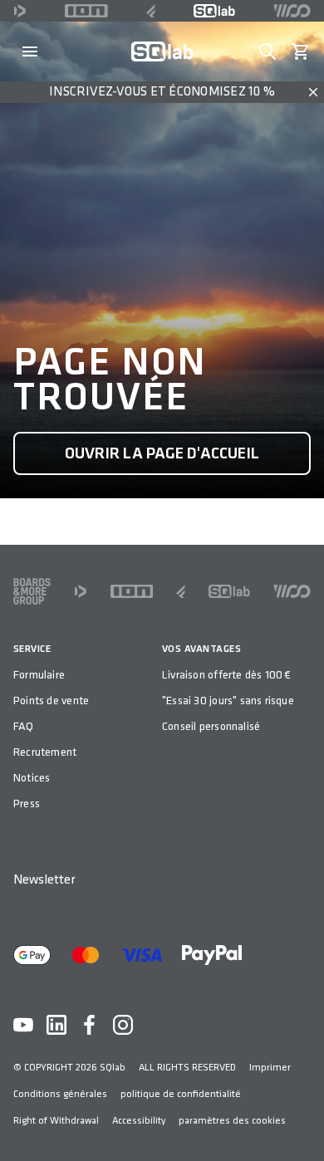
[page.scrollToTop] (301, 1121)
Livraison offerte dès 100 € (227, 675)
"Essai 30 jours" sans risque (228, 700)
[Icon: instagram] (123, 1025)
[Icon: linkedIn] (56, 1025)
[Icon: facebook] (90, 1025)
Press (26, 803)
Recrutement (44, 752)
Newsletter (44, 880)
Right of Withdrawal (56, 1120)
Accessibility (138, 1120)
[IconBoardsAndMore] (32, 591)
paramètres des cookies (232, 1120)
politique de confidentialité (180, 1094)
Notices (31, 778)
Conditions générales (60, 1094)
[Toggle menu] (30, 51)
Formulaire (39, 675)
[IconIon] (86, 10)
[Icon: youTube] (23, 1025)
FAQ (23, 726)
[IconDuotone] (20, 10)
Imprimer (270, 1067)
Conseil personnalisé (211, 726)
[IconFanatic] (150, 10)
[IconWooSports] (292, 10)
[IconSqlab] (214, 10)
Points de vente (51, 700)
